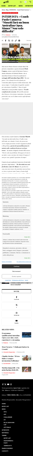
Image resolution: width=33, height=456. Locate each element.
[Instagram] (16, 314)
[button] (17, 2)
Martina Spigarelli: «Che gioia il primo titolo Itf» (11, 369)
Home (3, 10)
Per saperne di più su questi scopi (24, 261)
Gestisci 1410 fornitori (7, 261)
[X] (16, 306)
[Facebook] (16, 298)
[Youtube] (16, 322)
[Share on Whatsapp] (12, 40)
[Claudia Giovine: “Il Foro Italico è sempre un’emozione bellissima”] (26, 358)
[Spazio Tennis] (6, 2)
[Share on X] (9, 40)
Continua (16, 266)
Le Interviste (14, 13)
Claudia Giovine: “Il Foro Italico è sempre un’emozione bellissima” (11, 358)
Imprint (26, 280)
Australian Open (6, 13)
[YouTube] (8, 384)
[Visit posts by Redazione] (3, 35)
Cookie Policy (8, 280)
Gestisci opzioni (16, 276)
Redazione (8, 35)
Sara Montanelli (6, 363)
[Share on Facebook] (5, 40)
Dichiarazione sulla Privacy (18, 280)
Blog (7, 10)
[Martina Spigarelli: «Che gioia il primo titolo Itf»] (26, 369)
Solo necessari (16, 271)
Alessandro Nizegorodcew (9, 352)
